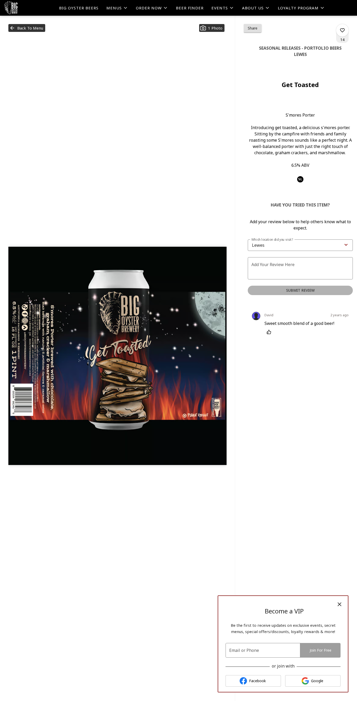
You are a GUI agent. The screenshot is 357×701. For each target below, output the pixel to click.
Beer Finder (190, 7)
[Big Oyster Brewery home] (27, 7)
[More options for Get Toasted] (342, 30)
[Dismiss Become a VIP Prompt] (339, 604)
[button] (117, 8)
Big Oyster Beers (79, 7)
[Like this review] (270, 332)
